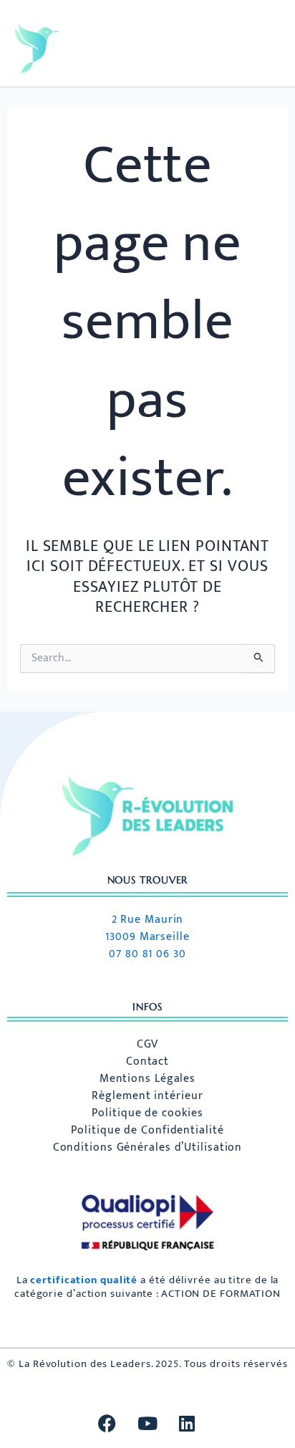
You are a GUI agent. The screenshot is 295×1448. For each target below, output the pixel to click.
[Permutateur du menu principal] (255, 49)
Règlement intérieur (147, 1096)
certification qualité (83, 1280)
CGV (148, 1044)
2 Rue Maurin (148, 919)
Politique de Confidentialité (147, 1130)
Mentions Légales (147, 1079)
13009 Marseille (147, 936)
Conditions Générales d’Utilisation (148, 1147)
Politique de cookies (147, 1113)
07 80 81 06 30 (147, 954)
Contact (147, 1061)
